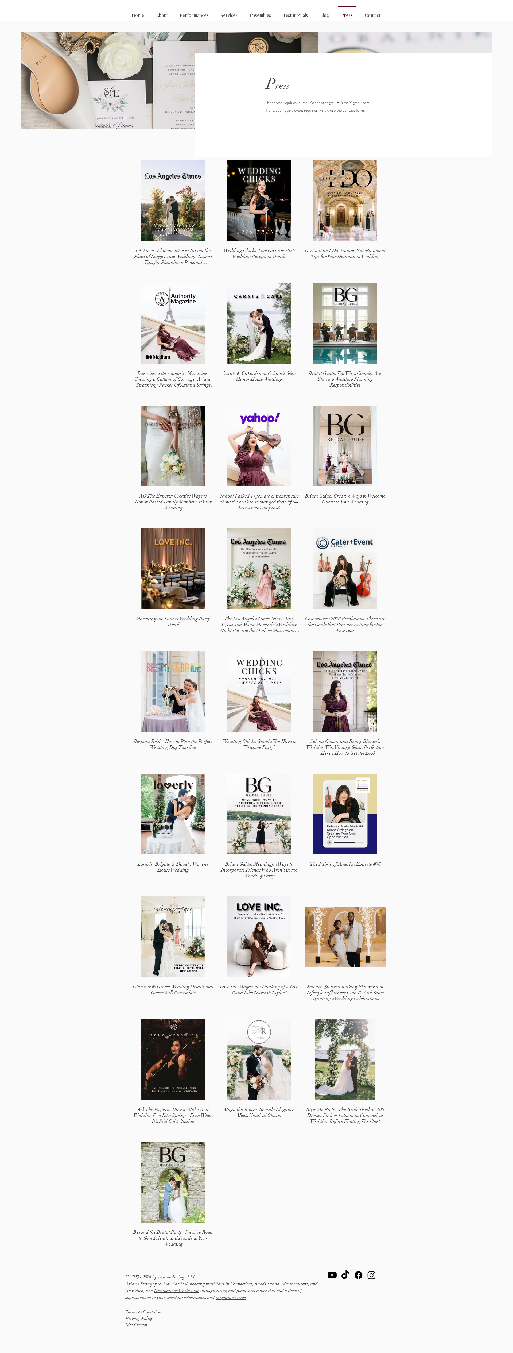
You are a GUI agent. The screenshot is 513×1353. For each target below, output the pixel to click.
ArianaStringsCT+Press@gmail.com (340, 102)
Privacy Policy (139, 1318)
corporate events (231, 1297)
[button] (229, 13)
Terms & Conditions (144, 1312)
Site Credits (136, 1325)
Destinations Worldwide (176, 1290)
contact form (353, 110)
